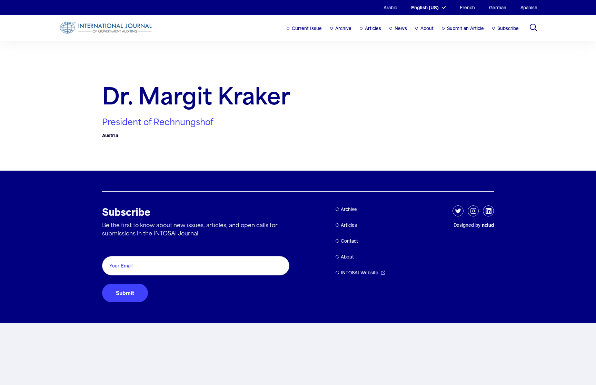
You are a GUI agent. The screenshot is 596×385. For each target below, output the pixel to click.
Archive (343, 28)
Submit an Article (465, 28)
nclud (488, 225)
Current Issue (307, 28)
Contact (349, 241)
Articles (373, 28)
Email (111, 248)
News (401, 28)
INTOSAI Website (359, 273)
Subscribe (508, 28)
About (427, 28)
